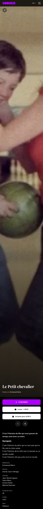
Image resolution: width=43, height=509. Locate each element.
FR (33, 3)
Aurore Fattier (7, 483)
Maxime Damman (8, 485)
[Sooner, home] (8, 3)
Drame (4, 472)
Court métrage (13, 472)
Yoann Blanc (6, 480)
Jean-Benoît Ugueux (9, 478)
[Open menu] (39, 3)
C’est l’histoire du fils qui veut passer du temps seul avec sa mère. (20, 435)
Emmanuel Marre (15, 392)
